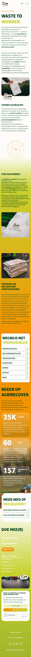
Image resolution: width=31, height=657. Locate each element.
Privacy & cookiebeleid (15, 637)
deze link (16, 206)
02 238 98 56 (5, 562)
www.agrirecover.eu (7, 568)
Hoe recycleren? (9, 538)
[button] (22, 3)
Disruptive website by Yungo (15, 650)
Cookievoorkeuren (15, 632)
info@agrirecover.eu (8, 565)
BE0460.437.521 (6, 571)
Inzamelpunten (9, 543)
